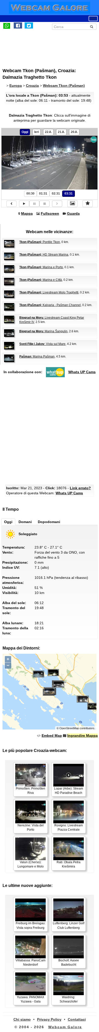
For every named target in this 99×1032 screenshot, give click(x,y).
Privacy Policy (49, 1019)
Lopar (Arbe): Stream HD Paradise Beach (68, 791)
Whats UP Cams (82, 372)
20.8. (74, 132)
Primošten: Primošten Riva (30, 791)
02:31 (56, 193)
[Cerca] (92, 27)
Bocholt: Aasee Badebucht (68, 962)
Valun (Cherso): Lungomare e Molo (31, 864)
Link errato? (80, 488)
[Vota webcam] (87, 203)
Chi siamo (22, 1019)
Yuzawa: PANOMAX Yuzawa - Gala (30, 999)
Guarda (73, 213)
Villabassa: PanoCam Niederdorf (30, 962)
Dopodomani (49, 522)
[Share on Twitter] (28, 25)
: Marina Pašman (37, 356)
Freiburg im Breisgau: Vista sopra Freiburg (30, 925)
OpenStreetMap (69, 728)
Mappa (27, 213)
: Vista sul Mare (42, 344)
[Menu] (93, 18)
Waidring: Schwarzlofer (69, 999)
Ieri (36, 132)
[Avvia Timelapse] (24, 204)
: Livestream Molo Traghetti (48, 292)
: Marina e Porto (41, 267)
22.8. (48, 132)
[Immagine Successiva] (57, 204)
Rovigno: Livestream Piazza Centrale (68, 827)
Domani (25, 522)
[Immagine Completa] (72, 203)
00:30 (30, 193)
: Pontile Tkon (39, 242)
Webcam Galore (65, 1027)
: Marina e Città (40, 280)
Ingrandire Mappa (82, 736)
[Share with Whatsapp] (6, 25)
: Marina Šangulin (43, 331)
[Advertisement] (44, 46)
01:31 (43, 193)
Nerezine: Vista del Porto (31, 827)
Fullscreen (50, 213)
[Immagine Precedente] (11, 204)
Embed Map (52, 736)
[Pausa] (34, 204)
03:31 (68, 193)
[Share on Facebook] (17, 25)
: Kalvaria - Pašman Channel (50, 305)
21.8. (61, 132)
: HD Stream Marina (43, 254)
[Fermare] (44, 204)
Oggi (25, 132)
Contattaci (77, 1019)
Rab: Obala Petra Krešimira (68, 864)
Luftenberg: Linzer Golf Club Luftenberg (68, 925)
